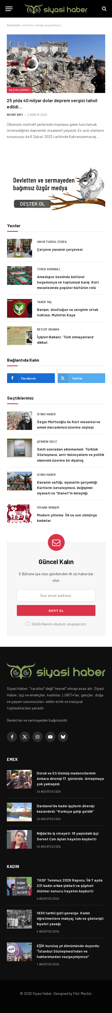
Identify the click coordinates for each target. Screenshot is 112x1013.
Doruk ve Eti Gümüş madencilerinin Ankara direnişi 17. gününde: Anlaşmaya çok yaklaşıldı (70, 778)
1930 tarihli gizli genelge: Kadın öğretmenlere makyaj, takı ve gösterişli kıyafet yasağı (70, 918)
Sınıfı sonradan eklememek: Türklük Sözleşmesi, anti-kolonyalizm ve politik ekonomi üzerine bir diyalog (70, 454)
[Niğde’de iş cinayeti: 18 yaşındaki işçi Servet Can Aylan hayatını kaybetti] (19, 839)
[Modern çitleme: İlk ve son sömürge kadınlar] (19, 513)
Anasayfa (13, 25)
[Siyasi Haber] (56, 8)
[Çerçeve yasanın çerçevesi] (19, 248)
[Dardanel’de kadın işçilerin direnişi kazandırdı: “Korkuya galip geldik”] (19, 812)
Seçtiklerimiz (19, 90)
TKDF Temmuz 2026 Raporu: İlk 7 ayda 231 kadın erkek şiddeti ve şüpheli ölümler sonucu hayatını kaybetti (69, 885)
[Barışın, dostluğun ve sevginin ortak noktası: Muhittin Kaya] (19, 308)
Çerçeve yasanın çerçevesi (59, 249)
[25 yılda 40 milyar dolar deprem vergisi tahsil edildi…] (56, 63)
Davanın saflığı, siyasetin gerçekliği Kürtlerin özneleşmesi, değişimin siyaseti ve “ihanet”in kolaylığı (67, 487)
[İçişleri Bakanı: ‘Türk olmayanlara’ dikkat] (19, 335)
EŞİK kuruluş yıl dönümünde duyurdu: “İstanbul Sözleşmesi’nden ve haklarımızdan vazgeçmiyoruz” (68, 951)
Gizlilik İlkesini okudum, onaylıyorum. (59, 624)
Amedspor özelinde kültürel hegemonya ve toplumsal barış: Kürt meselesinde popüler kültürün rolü (68, 282)
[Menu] (9, 9)
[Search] (104, 9)
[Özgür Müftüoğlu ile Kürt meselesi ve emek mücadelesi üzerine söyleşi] (19, 420)
